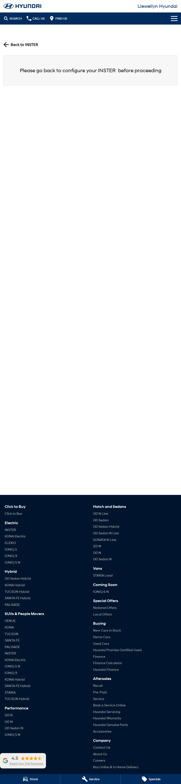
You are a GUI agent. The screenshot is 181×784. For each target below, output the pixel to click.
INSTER (10, 530)
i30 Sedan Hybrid (18, 578)
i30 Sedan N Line (106, 533)
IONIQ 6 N (101, 592)
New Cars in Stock (107, 630)
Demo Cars (101, 637)
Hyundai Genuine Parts (110, 725)
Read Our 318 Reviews (26, 763)
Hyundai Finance (106, 669)
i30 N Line (100, 513)
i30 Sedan (100, 520)
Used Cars (101, 643)
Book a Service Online (109, 705)
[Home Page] (22, 6)
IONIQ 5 (11, 549)
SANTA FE (12, 640)
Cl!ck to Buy (13, 513)
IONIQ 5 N (12, 562)
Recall (98, 685)
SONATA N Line (104, 540)
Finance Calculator (107, 663)
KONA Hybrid (15, 585)
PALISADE (12, 605)
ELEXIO (10, 543)
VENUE (10, 621)
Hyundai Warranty (107, 718)
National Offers (105, 608)
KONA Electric (15, 536)
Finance (99, 656)
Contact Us (101, 747)
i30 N (9, 722)
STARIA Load (103, 575)
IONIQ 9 (11, 556)
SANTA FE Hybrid (17, 598)
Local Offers (102, 614)
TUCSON (11, 634)
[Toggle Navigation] (174, 18)
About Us (100, 754)
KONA (9, 627)
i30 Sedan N (14, 728)
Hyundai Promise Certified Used (117, 650)
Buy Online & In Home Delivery (115, 767)
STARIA (10, 692)
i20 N (9, 715)
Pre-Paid (100, 692)
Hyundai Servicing (106, 712)
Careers (99, 760)
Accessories (102, 731)
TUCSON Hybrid (17, 592)
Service (98, 699)
